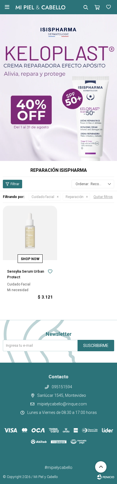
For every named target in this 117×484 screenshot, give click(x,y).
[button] (85, 7)
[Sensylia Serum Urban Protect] (30, 233)
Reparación (74, 197)
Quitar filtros (103, 197)
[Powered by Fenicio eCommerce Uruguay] (105, 477)
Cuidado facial (43, 197)
